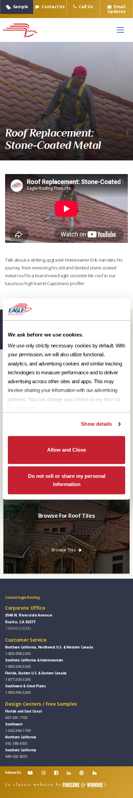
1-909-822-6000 (17, 628)
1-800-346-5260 (17, 692)
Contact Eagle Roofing (22, 597)
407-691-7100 (16, 717)
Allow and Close (66, 450)
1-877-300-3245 (17, 679)
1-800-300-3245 (17, 666)
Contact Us (52, 6)
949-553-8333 (16, 756)
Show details (96, 424)
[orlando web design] (55, 785)
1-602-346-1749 (17, 730)
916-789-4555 (16, 743)
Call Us (85, 6)
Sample (20, 6)
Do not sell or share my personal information (66, 480)
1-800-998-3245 (17, 653)
